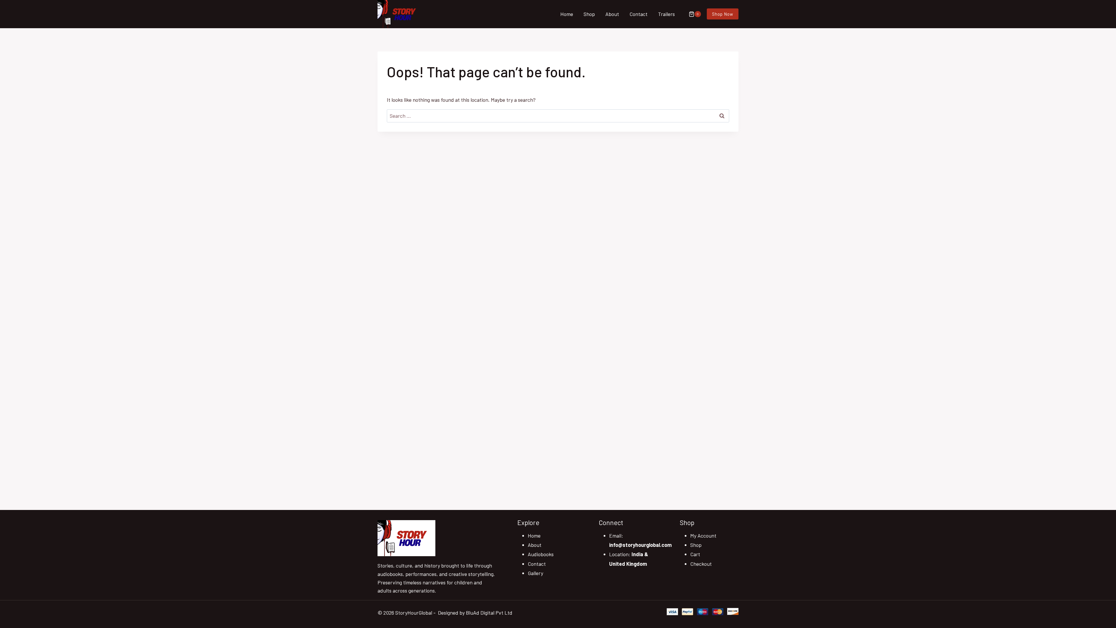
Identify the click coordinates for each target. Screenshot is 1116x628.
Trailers (666, 14)
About (612, 14)
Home (566, 14)
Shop (589, 14)
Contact (638, 14)
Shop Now (722, 14)
